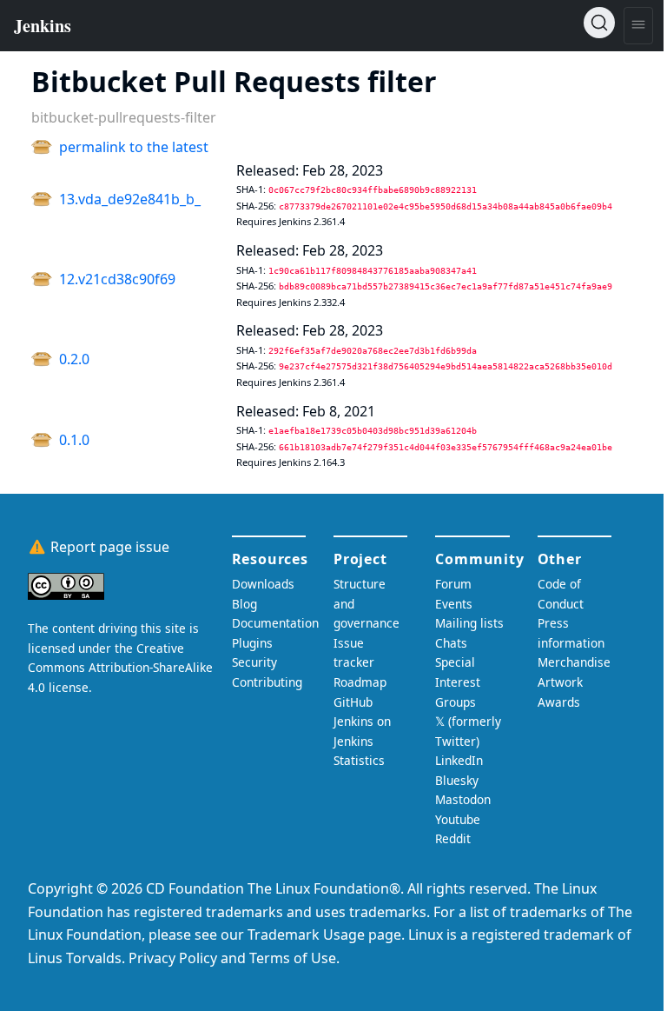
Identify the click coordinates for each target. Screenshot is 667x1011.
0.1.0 (74, 439)
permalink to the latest (133, 146)
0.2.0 (74, 359)
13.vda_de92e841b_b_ (130, 199)
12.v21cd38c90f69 (117, 279)
